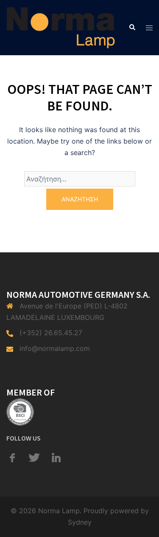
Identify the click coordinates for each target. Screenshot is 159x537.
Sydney (80, 522)
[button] (131, 27)
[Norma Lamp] (60, 27)
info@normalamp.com (55, 348)
